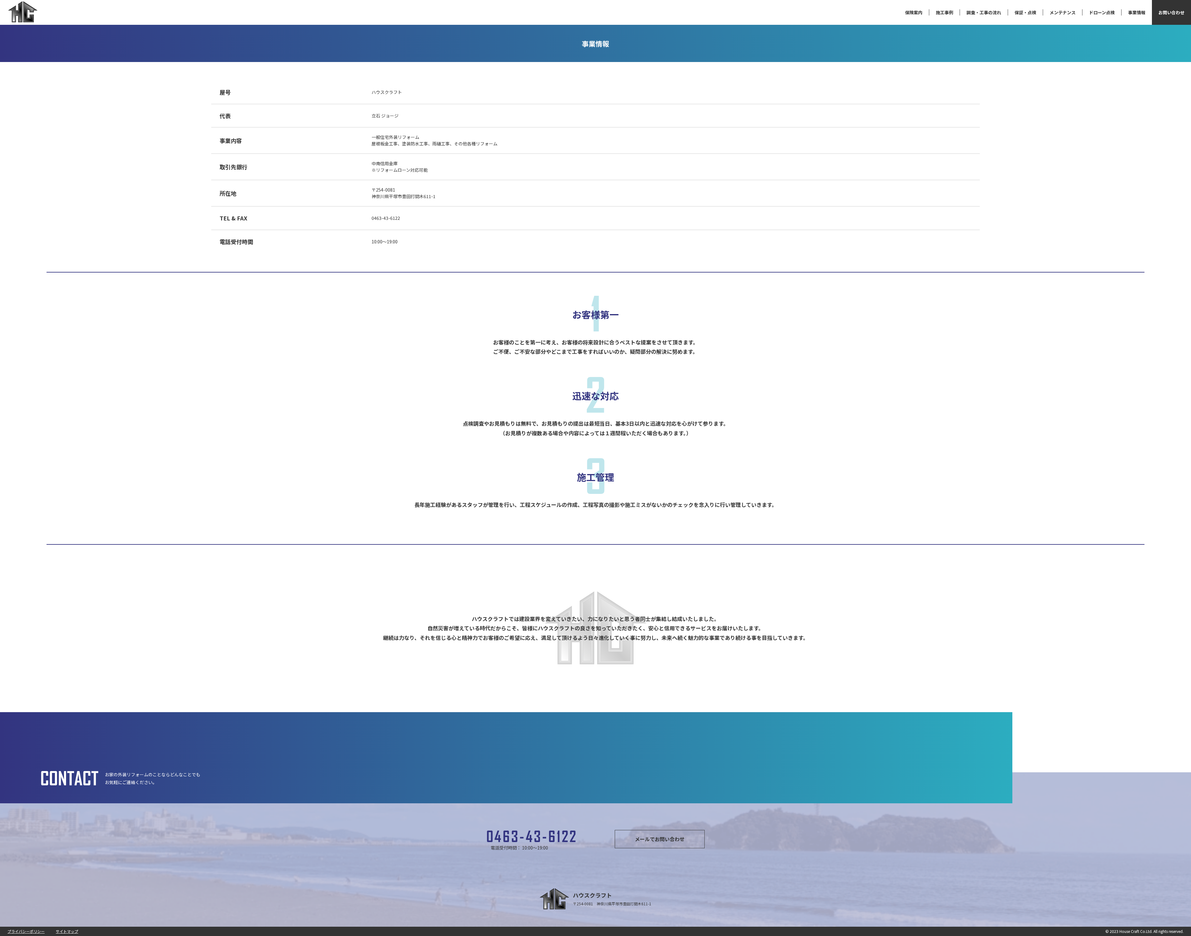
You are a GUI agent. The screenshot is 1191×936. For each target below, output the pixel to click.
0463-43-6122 (532, 836)
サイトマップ (67, 931)
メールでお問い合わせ (660, 839)
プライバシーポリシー (26, 931)
